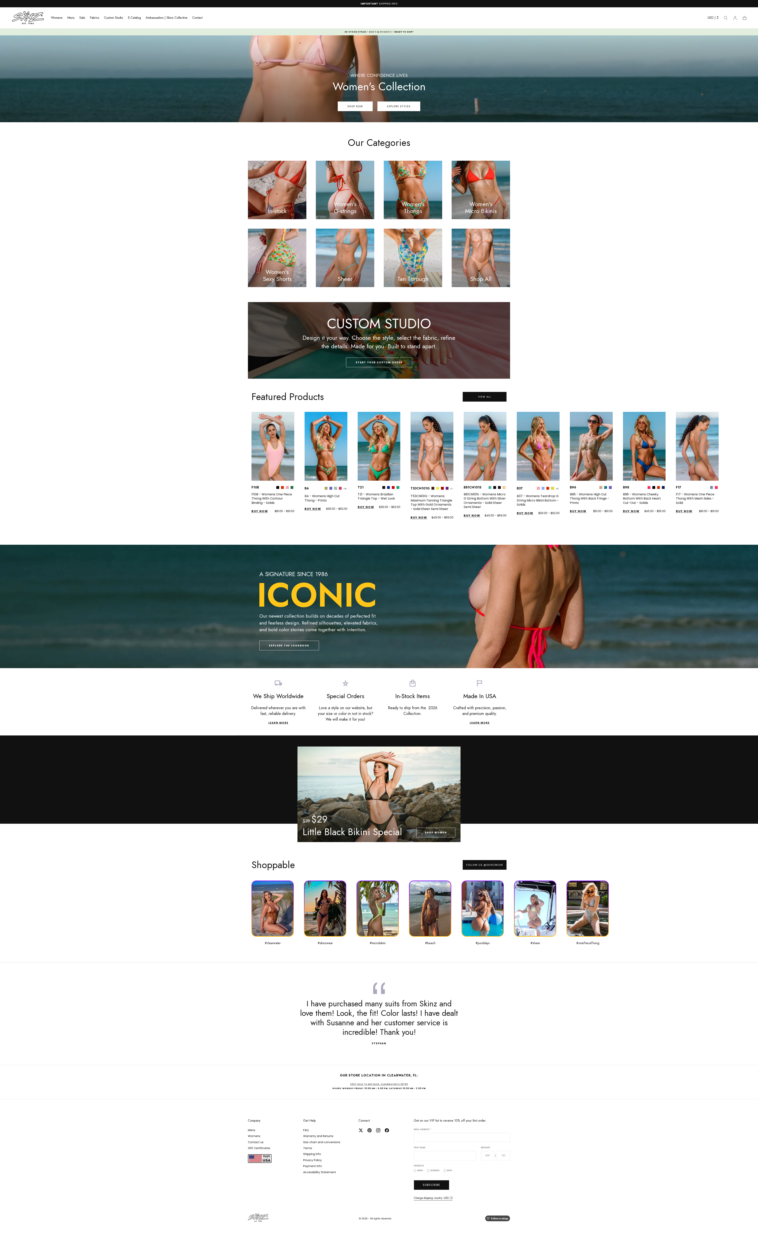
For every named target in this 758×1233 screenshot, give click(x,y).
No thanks (379, 676)
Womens (363, 649)
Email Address (351, 599)
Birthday (393, 617)
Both (378, 649)
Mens (349, 649)
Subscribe (379, 664)
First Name (348, 617)
